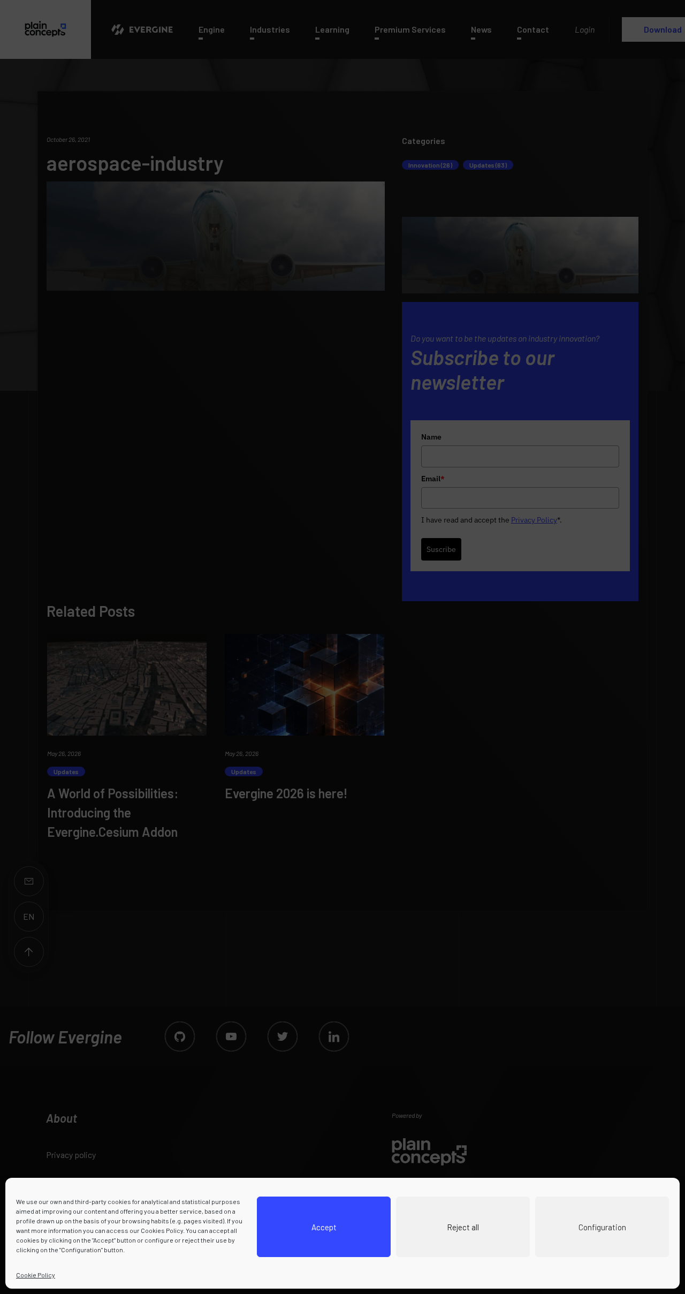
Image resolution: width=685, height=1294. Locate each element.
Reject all (463, 1227)
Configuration (602, 1227)
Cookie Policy (35, 1274)
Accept (324, 1227)
